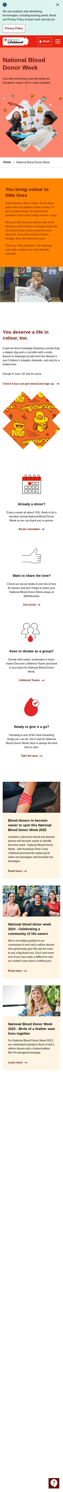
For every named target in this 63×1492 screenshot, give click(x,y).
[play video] (31, 284)
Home (7, 162)
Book (46, 41)
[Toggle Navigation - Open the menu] (57, 41)
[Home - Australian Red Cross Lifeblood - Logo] (16, 41)
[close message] (58, 5)
